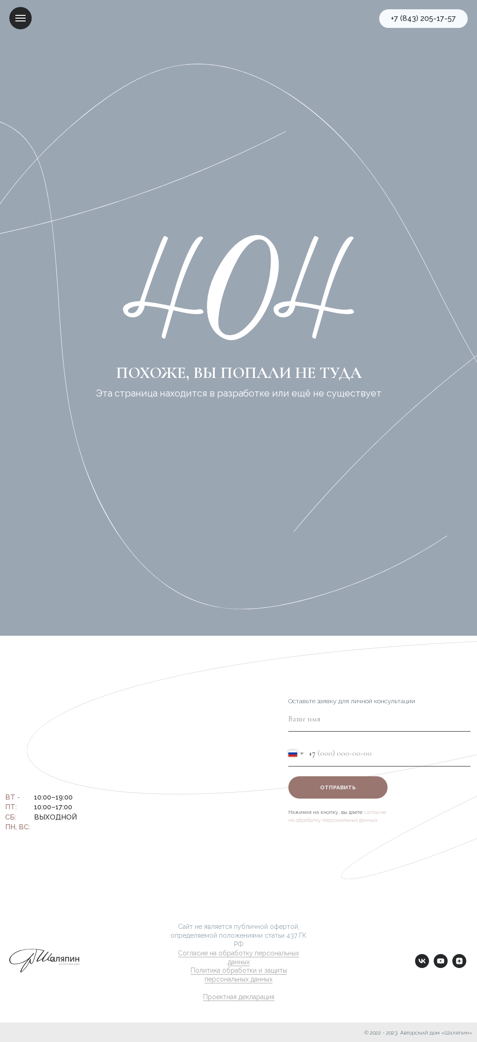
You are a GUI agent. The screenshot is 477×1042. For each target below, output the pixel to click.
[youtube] (441, 965)
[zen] (459, 965)
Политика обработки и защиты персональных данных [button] (239, 975)
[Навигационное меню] (20, 18)
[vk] (422, 965)
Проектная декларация (238, 997)
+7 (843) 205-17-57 (60, 771)
